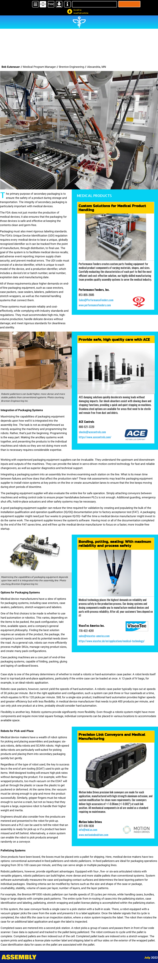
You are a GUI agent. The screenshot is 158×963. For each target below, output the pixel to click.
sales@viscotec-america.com (94, 636)
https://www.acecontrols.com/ (95, 437)
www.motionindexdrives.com (93, 835)
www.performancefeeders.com (95, 305)
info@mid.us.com (88, 830)
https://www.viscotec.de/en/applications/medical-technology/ (112, 641)
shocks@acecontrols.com (92, 432)
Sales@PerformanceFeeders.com (96, 300)
